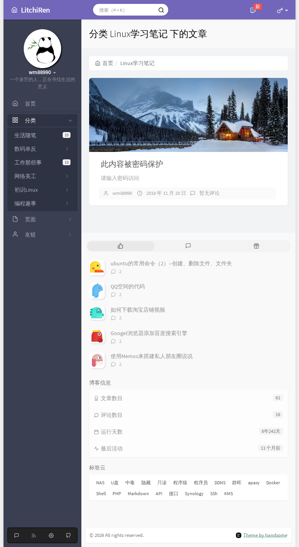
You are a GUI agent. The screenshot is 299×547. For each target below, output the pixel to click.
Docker (273, 482)
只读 (162, 482)
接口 (173, 493)
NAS (100, 482)
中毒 (130, 482)
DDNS (220, 482)
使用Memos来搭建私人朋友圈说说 (152, 356)
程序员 (201, 482)
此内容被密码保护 (132, 164)
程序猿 (180, 482)
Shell (101, 493)
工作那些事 (41, 162)
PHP (117, 493)
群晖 (236, 482)
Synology (194, 493)
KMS (228, 493)
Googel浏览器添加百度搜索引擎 (149, 333)
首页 (107, 63)
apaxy (254, 482)
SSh (214, 493)
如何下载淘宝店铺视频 (138, 309)
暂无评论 (209, 193)
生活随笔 (41, 135)
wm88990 (122, 193)
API (159, 493)
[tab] (120, 246)
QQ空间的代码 (128, 286)
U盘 (115, 482)
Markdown (138, 493)
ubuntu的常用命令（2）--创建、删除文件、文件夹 (171, 263)
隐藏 (146, 482)
